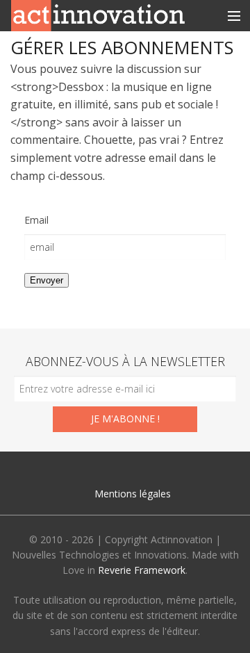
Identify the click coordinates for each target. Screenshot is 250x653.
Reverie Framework (141, 570)
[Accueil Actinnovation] (98, 14)
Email (36, 219)
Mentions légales (132, 493)
